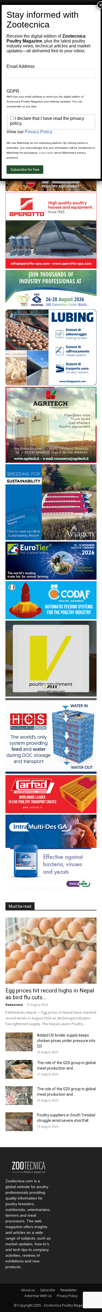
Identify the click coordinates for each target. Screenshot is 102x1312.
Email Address (21, 66)
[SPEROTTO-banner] (51, 267)
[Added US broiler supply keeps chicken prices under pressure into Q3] (19, 1041)
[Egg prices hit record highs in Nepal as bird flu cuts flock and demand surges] (51, 951)
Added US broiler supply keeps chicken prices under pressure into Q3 (66, 1040)
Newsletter (68, 1290)
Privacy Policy (67, 1295)
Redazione (14, 1005)
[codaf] (51, 617)
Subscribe (47, 1290)
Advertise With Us (38, 1295)
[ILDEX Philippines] (51, 306)
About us (28, 1290)
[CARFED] (51, 811)
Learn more (46, 152)
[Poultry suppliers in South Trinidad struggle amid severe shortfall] (19, 1121)
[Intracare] (51, 889)
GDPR (13, 91)
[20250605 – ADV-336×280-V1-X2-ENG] (51, 461)
